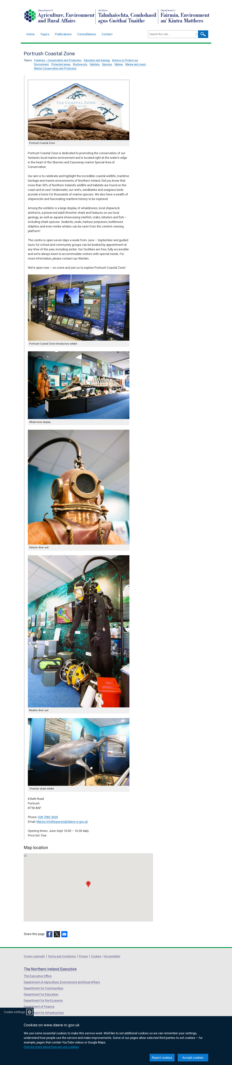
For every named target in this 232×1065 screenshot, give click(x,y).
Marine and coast (135, 64)
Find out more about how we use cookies (51, 1047)
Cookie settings (14, 1012)
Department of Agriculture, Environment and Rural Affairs (62, 982)
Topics (44, 34)
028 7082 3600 (48, 817)
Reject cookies (162, 1057)
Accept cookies (192, 1057)
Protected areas (60, 64)
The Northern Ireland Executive (50, 969)
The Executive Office (38, 976)
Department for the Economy (43, 1000)
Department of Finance (39, 1006)
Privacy (83, 956)
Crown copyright (34, 956)
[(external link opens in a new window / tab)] (49, 934)
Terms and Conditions (62, 956)
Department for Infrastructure (44, 1012)
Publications (63, 34)
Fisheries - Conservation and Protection (57, 60)
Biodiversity (80, 64)
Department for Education (41, 994)
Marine (118, 64)
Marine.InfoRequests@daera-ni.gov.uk (62, 821)
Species (107, 64)
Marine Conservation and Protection (55, 68)
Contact (107, 34)
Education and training (97, 60)
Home (30, 34)
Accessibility (112, 956)
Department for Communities (43, 988)
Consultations (86, 34)
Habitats (95, 64)
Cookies (96, 956)
